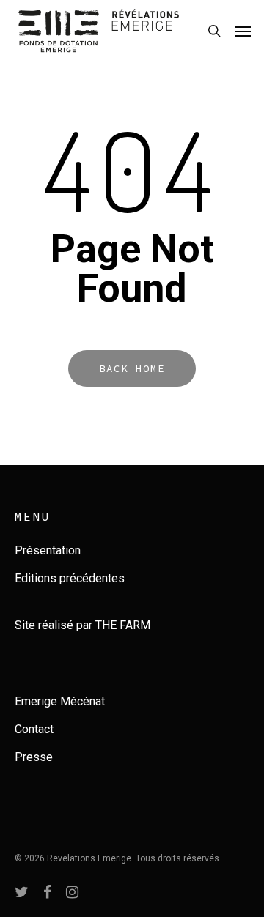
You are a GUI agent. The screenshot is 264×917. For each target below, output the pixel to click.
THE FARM (122, 625)
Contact (34, 729)
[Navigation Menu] (243, 30)
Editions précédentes (70, 578)
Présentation (48, 550)
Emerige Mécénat (60, 701)
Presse (34, 757)
